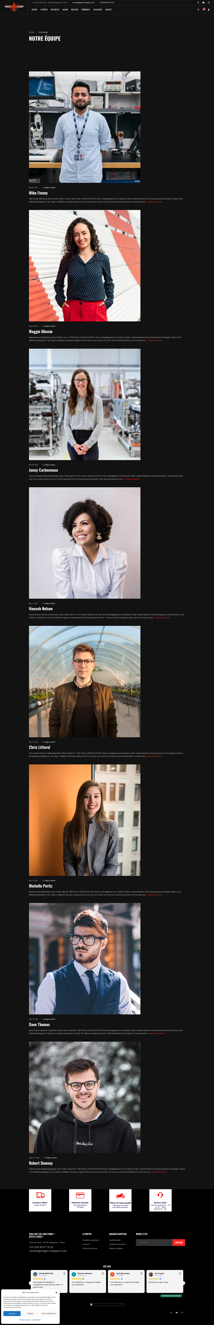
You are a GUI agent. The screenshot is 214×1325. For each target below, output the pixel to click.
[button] (56, 1292)
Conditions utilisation (117, 1244)
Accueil (31, 32)
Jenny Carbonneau (43, 470)
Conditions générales (90, 1240)
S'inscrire (179, 1242)
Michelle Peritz (40, 886)
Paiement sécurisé (89, 1248)
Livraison (86, 1244)
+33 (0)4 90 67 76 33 (107, 2)
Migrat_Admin (50, 187)
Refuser (30, 1313)
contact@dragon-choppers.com (83, 2)
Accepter (12, 1313)
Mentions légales (116, 1248)
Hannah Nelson (41, 608)
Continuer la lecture (154, 202)
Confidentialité (36, 1320)
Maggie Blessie (40, 331)
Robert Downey (41, 1163)
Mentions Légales (24, 1320)
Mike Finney (38, 193)
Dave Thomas (39, 1024)
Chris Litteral (39, 747)
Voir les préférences (49, 1313)
